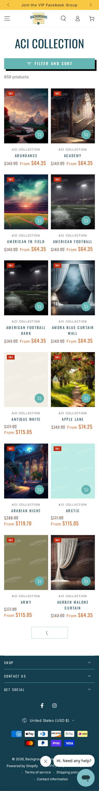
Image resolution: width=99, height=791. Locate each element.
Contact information (52, 779)
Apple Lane (73, 419)
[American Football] (73, 201)
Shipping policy (68, 772)
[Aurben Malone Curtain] (73, 562)
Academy (73, 155)
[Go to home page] (39, 18)
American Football (73, 241)
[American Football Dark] (26, 287)
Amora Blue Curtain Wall (73, 330)
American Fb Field (26, 241)
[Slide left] (8, 5)
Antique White (26, 419)
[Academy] (73, 115)
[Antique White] (26, 379)
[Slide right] (90, 5)
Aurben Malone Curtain (73, 605)
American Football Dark (26, 330)
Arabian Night (26, 510)
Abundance (26, 155)
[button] (63, 18)
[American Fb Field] (26, 201)
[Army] (26, 562)
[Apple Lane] (73, 379)
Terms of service (38, 772)
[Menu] (7, 18)
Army (26, 602)
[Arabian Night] (26, 471)
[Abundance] (26, 115)
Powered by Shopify (22, 766)
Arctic (73, 510)
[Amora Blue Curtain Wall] (73, 287)
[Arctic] (73, 471)
